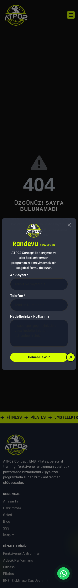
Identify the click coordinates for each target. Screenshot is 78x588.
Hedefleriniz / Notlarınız (29, 316)
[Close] (69, 225)
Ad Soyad (19, 275)
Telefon (17, 296)
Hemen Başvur (39, 357)
